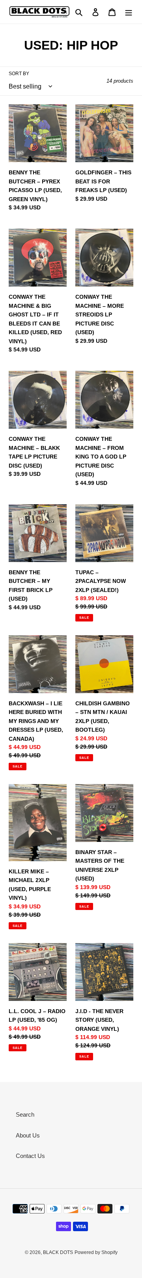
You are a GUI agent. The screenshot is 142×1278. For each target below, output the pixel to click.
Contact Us (30, 1155)
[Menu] (128, 12)
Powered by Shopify (96, 1252)
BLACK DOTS (58, 1252)
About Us (28, 1135)
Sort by (19, 73)
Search (25, 1114)
